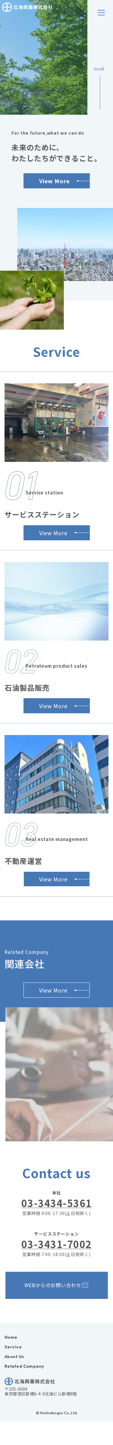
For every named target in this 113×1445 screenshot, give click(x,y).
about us (14, 1356)
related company (24, 1366)
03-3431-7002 (56, 1244)
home (11, 1337)
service (13, 1347)
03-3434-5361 (56, 1203)
